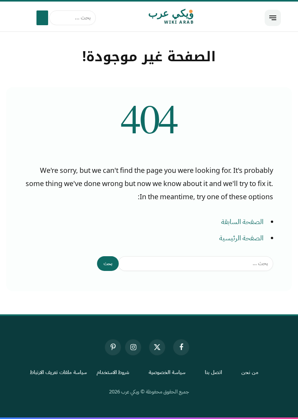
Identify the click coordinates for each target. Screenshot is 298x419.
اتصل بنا (213, 372)
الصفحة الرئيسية (241, 238)
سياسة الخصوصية (167, 372)
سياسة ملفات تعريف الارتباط (58, 372)
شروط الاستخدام (113, 372)
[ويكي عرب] (149, 18)
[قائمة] (273, 18)
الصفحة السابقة (242, 222)
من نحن (249, 372)
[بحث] (42, 17)
